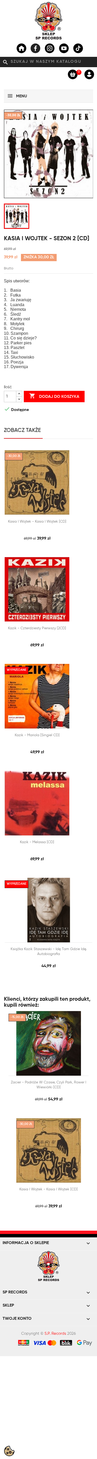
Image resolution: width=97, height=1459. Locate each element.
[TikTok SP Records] (78, 48)
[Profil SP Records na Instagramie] (49, 48)
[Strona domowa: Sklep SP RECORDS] (49, 20)
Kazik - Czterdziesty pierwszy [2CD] (37, 628)
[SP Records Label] (21, 48)
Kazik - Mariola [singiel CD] (37, 735)
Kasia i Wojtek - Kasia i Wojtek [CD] (37, 521)
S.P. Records (55, 1334)
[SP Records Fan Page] (35, 48)
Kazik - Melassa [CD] (37, 842)
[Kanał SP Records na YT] (64, 48)
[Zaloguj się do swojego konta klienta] (89, 74)
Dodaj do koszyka (54, 396)
